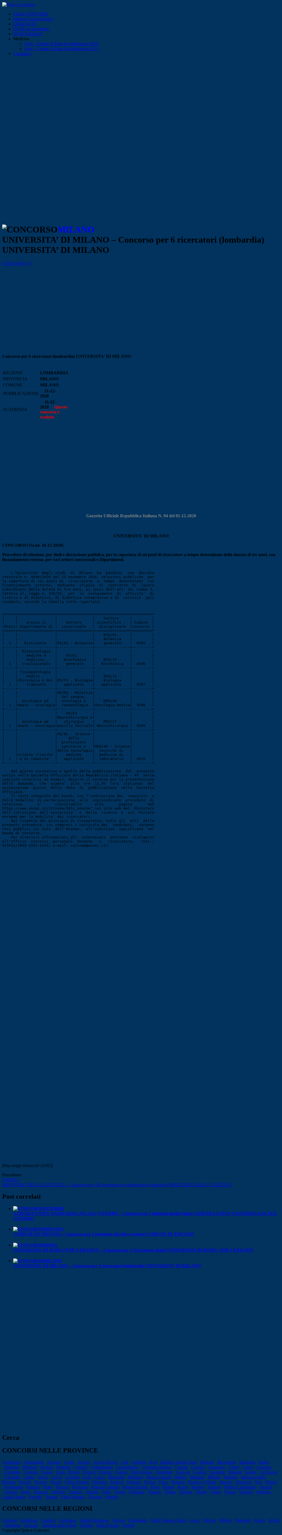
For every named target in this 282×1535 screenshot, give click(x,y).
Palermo (134, 1482)
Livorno (72, 1477)
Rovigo (197, 1487)
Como (247, 1467)
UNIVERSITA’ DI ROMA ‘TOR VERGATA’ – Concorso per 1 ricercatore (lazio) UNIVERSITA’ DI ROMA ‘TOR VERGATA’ (133, 1247)
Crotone (31, 1472)
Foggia (121, 1472)
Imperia (235, 1472)
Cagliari (81, 1467)
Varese (230, 1492)
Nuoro (56, 1482)
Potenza (33, 1487)
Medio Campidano (240, 1487)
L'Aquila (12, 1477)
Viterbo (111, 1497)
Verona (51, 1497)
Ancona (54, 1462)
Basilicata (29, 1520)
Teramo (91, 1492)
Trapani (154, 1492)
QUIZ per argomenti (31, 28)
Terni (106, 1492)
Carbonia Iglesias (157, 1467)
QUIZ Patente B (27, 33)
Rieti (155, 1487)
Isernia (250, 1472)
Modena (230, 1477)
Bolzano (30, 1467)
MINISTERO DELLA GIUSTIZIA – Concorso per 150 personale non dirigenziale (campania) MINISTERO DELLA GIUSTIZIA (117, 1182)
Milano (214, 1477)
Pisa (258, 1482)
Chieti (234, 1467)
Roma (183, 1487)
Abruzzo (9, 1520)
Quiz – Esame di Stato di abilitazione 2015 (61, 48)
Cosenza (263, 1467)
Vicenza (95, 1497)
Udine (215, 1492)
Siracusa (41, 1492)
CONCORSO (14, 263)
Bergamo (247, 1462)
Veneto (129, 1525)
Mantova (135, 1477)
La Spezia (268, 1472)
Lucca (99, 1477)
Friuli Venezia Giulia (168, 1520)
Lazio (195, 1520)
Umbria (86, 1525)
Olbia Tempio (77, 1482)
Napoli (25, 1482)
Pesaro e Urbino (202, 1482)
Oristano (99, 1482)
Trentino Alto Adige (59, 1525)
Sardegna (12, 1525)
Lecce (42, 1477)
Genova (183, 1472)
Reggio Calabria (105, 1487)
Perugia (178, 1482)
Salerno (214, 1487)
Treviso (185, 1492)
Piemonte (243, 1520)
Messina (197, 1477)
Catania (197, 1467)
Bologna (11, 1467)
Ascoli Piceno (105, 1462)
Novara (40, 1482)
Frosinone (164, 1472)
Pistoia (271, 1482)
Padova (116, 1482)
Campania (67, 1520)
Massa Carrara (158, 1477)
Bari (153, 1462)
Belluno (207, 1462)
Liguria (118, 1520)
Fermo (74, 1472)
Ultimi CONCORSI (30, 14)
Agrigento (11, 1462)
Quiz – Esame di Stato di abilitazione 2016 (61, 43)
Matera (181, 1477)
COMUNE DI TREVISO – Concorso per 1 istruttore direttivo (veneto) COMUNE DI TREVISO (103, 1231)
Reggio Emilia (135, 1487)
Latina (28, 1477)
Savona (10, 1492)
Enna (60, 1472)
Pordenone (13, 1487)
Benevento (226, 1462)
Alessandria (33, 1462)
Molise (225, 1520)
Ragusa (62, 1487)
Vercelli (35, 1497)
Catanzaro (216, 1467)
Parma (149, 1482)
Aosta (69, 1462)
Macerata (116, 1477)
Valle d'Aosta (107, 1525)
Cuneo (47, 1472)
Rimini (168, 1487)
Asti (124, 1462)
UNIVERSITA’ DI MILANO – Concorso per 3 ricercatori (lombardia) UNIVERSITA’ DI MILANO (107, 1263)
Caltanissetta (102, 1467)
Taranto (75, 1492)
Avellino (138, 1462)
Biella (264, 1462)
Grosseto (217, 1472)
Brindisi (63, 1467)
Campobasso (127, 1467)
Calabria (48, 1520)
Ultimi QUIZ (24, 23)
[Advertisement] (141, 101)
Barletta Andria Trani (178, 1462)
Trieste (201, 1492)
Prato (48, 1487)
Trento (170, 1492)
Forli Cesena (141, 1472)
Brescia (46, 1467)
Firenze (105, 1472)
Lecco (56, 1477)
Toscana (31, 1525)
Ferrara (89, 1472)
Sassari (266, 1487)
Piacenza (243, 1482)
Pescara (226, 1482)
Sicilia (274, 1520)
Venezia (246, 1492)
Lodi (87, 1477)
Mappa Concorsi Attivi (33, 19)
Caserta (181, 1467)
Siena (25, 1492)
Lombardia (137, 1520)
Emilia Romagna (94, 1520)
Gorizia (199, 1472)
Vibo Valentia (73, 1497)
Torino (120, 1492)
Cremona (12, 1472)
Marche (209, 1520)
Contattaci (22, 53)
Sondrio (58, 1492)
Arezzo (83, 1462)
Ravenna (80, 1487)
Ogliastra (137, 1492)
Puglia (259, 1520)
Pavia (163, 1482)
